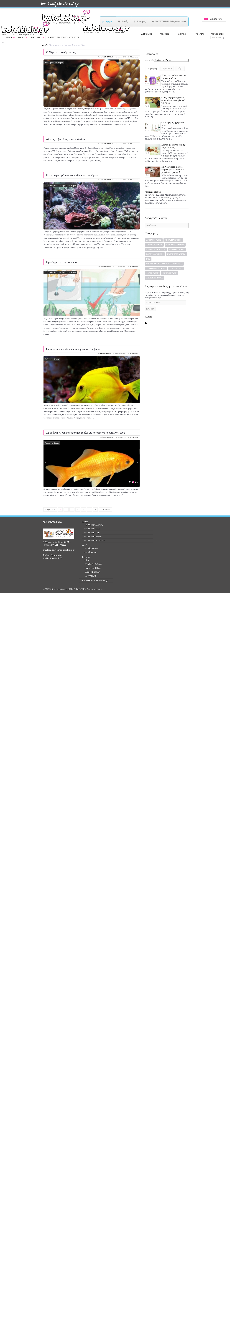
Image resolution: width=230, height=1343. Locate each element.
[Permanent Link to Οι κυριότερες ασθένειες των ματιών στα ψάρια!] (91, 388)
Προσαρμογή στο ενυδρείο (61, 262)
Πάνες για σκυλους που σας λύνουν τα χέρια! (173, 76)
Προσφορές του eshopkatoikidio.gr (164, 253)
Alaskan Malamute (153, 182)
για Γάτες (164, 33)
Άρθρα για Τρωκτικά (155, 239)
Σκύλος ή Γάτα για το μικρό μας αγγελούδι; (174, 140)
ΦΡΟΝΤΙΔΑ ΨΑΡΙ (92, 533)
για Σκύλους (146, 33)
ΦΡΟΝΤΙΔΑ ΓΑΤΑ (92, 529)
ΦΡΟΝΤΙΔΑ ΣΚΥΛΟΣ (94, 525)
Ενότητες (37, 37)
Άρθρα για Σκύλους (175, 234)
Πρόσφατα (167, 68)
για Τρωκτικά (217, 33)
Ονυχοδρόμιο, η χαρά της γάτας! (172, 119)
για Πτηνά (200, 33)
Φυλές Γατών (152, 263)
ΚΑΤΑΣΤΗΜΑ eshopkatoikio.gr (64, 37)
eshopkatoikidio (105, 353)
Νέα (46, 62)
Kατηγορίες (149, 60)
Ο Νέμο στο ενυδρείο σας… (62, 52)
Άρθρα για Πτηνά (154, 234)
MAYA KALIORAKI (107, 57)
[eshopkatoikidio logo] (108, 27)
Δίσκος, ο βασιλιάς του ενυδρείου (65, 139)
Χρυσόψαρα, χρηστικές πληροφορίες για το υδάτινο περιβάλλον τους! (86, 432)
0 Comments (134, 57)
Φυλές (23, 37)
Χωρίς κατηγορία (154, 267)
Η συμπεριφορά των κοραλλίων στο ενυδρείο (72, 175)
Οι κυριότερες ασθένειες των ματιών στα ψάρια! (73, 349)
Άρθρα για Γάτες (153, 230)
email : (46, 550)
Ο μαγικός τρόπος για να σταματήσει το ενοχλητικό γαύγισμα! (173, 99)
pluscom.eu (100, 589)
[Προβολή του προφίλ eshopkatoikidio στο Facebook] (146, 312)
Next (137, 462)
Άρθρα (10, 37)
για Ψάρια (182, 33)
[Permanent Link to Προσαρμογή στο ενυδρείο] (91, 301)
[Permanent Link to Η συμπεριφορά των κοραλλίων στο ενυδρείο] (91, 214)
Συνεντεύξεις (176, 258)
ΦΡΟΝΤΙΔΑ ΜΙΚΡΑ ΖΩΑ (95, 540)
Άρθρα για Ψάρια (56, 62)
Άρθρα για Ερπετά (173, 230)
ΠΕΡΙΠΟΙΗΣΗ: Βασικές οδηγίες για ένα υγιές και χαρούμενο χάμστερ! (172, 163)
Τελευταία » (105, 509)
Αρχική (44, 45)
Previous (45, 462)
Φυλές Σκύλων (169, 263)
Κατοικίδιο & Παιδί (176, 244)
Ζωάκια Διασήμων (154, 244)
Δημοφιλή (152, 68)
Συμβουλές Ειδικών (53, 185)
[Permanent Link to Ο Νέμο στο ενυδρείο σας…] (91, 91)
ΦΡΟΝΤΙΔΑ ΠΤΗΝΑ (93, 537)
